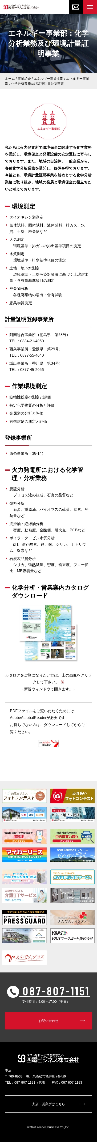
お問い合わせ (48, 1021)
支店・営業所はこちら (48, 1104)
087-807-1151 (54, 990)
